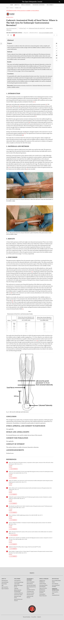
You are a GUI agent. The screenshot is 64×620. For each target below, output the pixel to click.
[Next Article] (57, 35)
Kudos (53, 593)
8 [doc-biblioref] (29, 122)
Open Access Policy (5, 587)
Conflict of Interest (42, 583)
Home (11, 4)
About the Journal (5, 580)
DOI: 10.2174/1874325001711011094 (46, 32)
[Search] (59, 2)
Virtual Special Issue (30, 591)
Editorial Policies (30, 583)
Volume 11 (12, 7)
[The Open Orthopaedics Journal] (32, 608)
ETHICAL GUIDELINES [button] (25, 4)
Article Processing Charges (18, 582)
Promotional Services (55, 595)
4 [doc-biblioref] (34, 102)
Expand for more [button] (48, 332)
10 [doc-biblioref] (22, 135)
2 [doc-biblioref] (33, 102)
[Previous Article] (54, 35)
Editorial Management (30, 581)
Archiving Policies (17, 580)
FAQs (2, 585)
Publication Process (30, 594)
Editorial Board (4, 583)
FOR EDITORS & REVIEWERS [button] (38, 4)
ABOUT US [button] (16, 4)
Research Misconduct (43, 595)
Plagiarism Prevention (43, 588)
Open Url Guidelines (5, 588)
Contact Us (39, 616)
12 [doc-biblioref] (37, 340)
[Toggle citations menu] (13, 469)
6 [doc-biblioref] (19, 106)
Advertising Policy (55, 591)
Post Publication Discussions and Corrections (42, 591)
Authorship (16, 588)
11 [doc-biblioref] (32, 271)
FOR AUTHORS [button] (50, 4)
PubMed (10, 467)
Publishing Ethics (42, 594)
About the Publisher (5, 582)
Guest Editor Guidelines (31, 589)
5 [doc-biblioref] (46, 104)
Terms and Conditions (26, 616)
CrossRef (10, 465)
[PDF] (14, 35)
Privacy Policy (33, 616)
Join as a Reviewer (55, 583)
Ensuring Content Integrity (31, 585)
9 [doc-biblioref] (11, 292)
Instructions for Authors (18, 594)
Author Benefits (16, 583)
